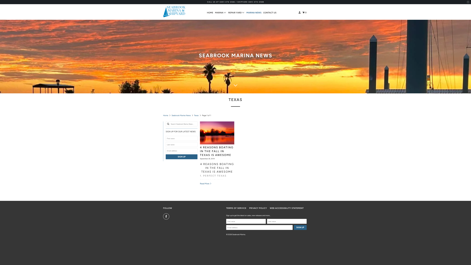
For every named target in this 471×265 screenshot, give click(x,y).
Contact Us (269, 12)
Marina (219, 12)
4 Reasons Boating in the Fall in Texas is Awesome (217, 151)
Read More (205, 183)
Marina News (253, 12)
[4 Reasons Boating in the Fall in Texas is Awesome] (217, 132)
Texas (235, 99)
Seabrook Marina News (181, 115)
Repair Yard (235, 12)
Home (210, 12)
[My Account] (299, 12)
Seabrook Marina (238, 234)
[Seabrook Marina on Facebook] (166, 216)
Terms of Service (236, 208)
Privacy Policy (258, 208)
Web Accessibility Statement (287, 208)
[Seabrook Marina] (174, 11)
